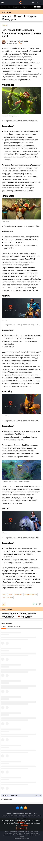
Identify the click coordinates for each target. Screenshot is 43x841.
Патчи (10, 594)
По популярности (14, 626)
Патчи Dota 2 (18, 594)
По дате (3, 626)
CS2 (9, 7)
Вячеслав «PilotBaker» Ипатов (17, 41)
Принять (21, 828)
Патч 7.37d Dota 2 (7, 597)
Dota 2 (3, 7)
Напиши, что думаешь (10, 795)
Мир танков (16, 7)
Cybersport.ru (17, 838)
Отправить (40, 795)
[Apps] (33, 2)
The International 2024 (30, 594)
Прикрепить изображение (36, 795)
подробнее (21, 822)
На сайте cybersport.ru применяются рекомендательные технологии (21, 816)
